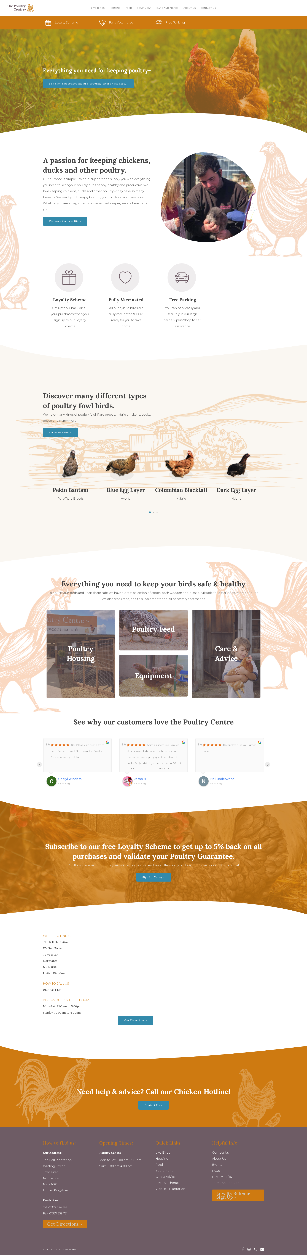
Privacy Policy (222, 1176)
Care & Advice (166, 1176)
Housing (162, 1158)
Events (217, 1164)
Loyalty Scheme (167, 1183)
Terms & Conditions (226, 1183)
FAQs (216, 1170)
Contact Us (220, 1152)
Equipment (164, 1170)
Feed (159, 1164)
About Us (219, 1158)
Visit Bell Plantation (170, 1189)
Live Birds (163, 1152)
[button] (150, 512)
